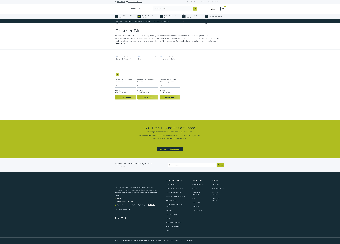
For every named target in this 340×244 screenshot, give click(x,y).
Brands (168, 230)
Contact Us (195, 206)
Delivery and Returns (218, 188)
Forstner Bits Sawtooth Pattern (145, 81)
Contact (223, 1)
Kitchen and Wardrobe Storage (175, 196)
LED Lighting (170, 210)
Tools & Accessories (139, 21)
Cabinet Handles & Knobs (173, 192)
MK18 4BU (151, 205)
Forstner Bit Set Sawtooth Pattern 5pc (124, 81)
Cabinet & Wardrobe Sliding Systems (174, 205)
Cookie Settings (197, 210)
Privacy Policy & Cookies (216, 199)
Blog (209, 1)
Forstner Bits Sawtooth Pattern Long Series (168, 81)
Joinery (168, 218)
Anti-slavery (215, 184)
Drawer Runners (171, 200)
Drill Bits (148, 21)
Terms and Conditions (215, 193)
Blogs (193, 198)
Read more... (120, 43)
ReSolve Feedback (197, 184)
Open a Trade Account (192, 1)
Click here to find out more (170, 149)
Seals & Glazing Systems (173, 222)
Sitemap (190, 241)
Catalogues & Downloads (196, 193)
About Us (203, 1)
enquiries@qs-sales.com (135, 1)
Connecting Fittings (172, 214)
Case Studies (215, 1)
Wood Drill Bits (156, 21)
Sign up (220, 165)
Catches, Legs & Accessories (174, 188)
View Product (125, 97)
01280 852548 (121, 1)
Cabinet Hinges (170, 184)
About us (194, 188)
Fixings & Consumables (126, 21)
